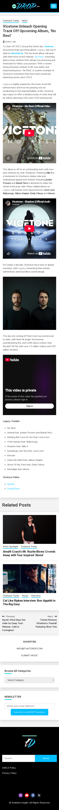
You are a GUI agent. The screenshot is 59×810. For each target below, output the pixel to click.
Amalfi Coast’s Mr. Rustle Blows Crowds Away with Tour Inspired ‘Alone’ (29, 553)
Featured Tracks (11, 20)
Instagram (20, 795)
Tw (39, 795)
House (25, 595)
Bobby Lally (10, 41)
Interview (36, 595)
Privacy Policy (9, 773)
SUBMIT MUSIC (29, 655)
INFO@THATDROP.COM (29, 648)
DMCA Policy (9, 767)
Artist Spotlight (10, 546)
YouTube (27, 795)
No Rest (39, 56)
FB (33, 795)
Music (24, 20)
